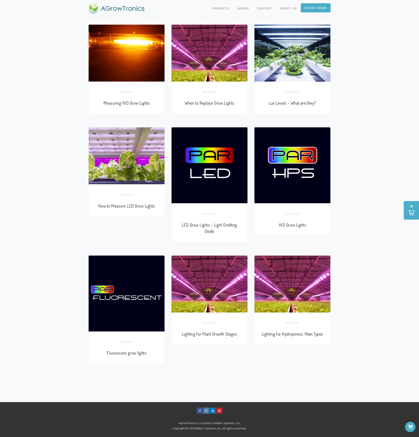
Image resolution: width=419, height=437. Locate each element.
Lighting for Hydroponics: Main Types (292, 334)
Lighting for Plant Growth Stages (209, 334)
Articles (126, 92)
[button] (411, 210)
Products (220, 8)
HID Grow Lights (292, 225)
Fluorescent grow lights (127, 353)
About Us (288, 8)
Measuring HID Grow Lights (126, 103)
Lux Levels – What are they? (292, 103)
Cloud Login (316, 8)
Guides (243, 8)
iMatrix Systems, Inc (227, 423)
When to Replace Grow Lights (209, 103)
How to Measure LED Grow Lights (126, 206)
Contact (264, 8)
